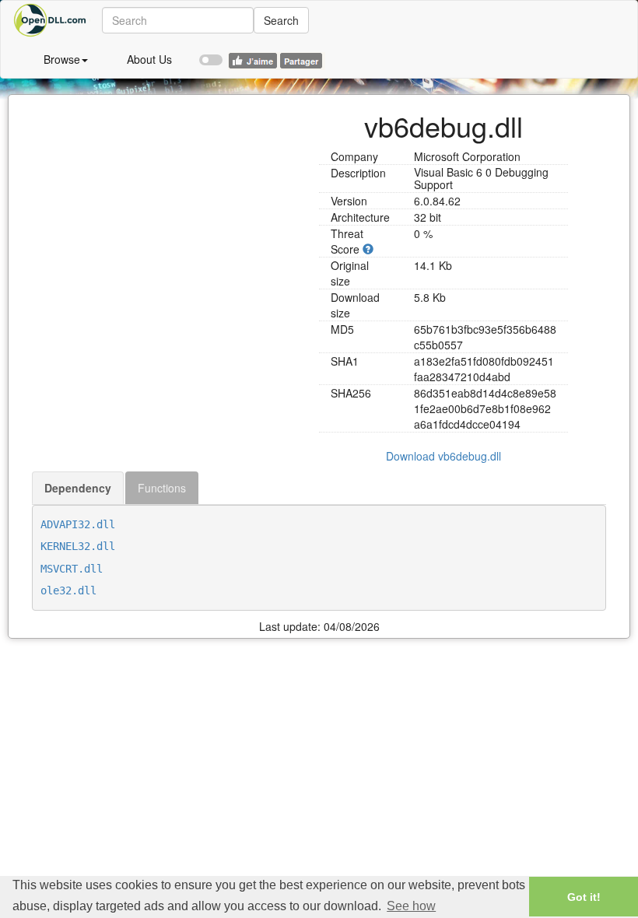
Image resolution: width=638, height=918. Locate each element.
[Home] (51, 20)
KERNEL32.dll (77, 546)
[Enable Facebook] (211, 52)
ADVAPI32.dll (77, 524)
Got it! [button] (584, 897)
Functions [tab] (162, 488)
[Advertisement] (169, 204)
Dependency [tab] (77, 488)
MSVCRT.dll (71, 568)
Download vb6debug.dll (443, 456)
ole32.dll (68, 590)
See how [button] (411, 906)
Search (281, 20)
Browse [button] (62, 59)
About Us (149, 59)
